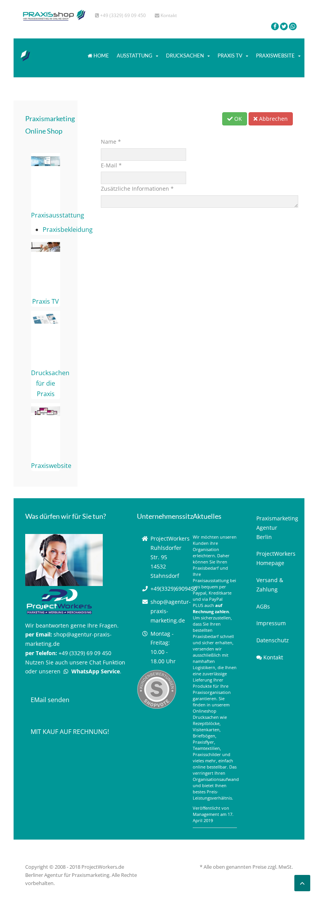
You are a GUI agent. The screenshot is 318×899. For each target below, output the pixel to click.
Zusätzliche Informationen (137, 188)
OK (237, 118)
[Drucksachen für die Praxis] (45, 318)
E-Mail (111, 165)
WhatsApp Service (95, 671)
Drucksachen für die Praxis (50, 383)
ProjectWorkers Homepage (274, 558)
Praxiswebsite (275, 55)
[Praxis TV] (45, 246)
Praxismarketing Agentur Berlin (274, 528)
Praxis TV (230, 55)
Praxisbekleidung (68, 229)
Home (100, 55)
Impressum (271, 623)
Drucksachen (185, 55)
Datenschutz (272, 640)
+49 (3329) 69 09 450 (122, 15)
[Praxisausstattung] (45, 160)
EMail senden (50, 700)
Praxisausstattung (57, 215)
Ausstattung (134, 55)
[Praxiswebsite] (45, 411)
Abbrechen (273, 118)
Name (111, 141)
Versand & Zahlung (269, 584)
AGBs (263, 606)
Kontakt (168, 15)
